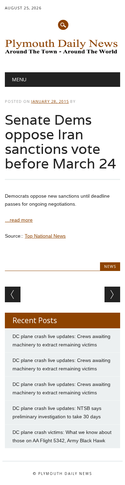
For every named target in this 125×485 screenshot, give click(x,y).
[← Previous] (12, 294)
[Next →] (112, 294)
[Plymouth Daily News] (62, 54)
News (110, 266)
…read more (19, 220)
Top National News (45, 236)
